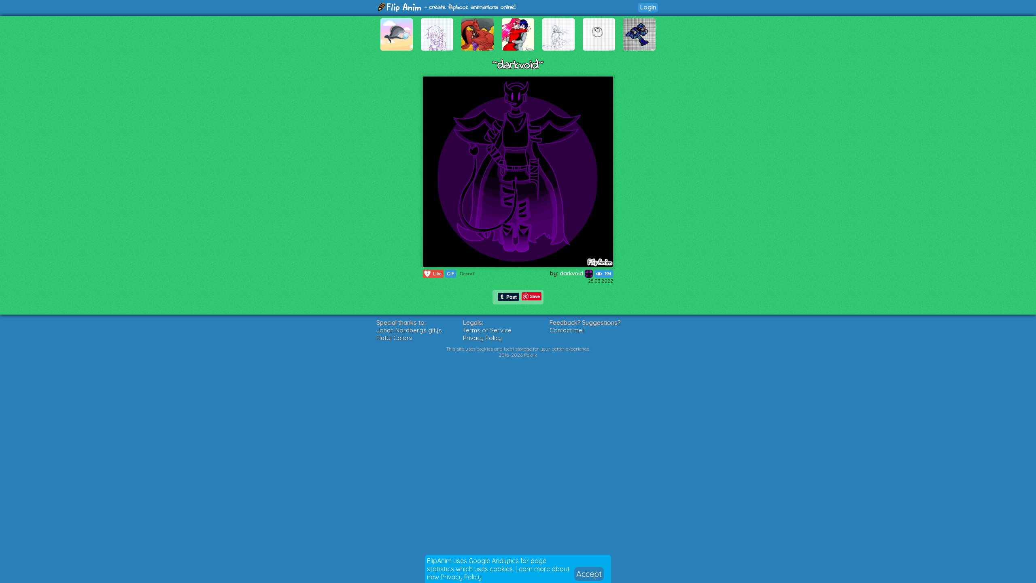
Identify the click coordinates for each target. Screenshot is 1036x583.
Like (434, 273)
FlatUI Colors (394, 338)
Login (648, 7)
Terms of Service (487, 330)
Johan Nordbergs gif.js (409, 330)
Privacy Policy (461, 577)
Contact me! (567, 330)
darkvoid (572, 273)
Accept (589, 574)
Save (535, 296)
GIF (450, 274)
